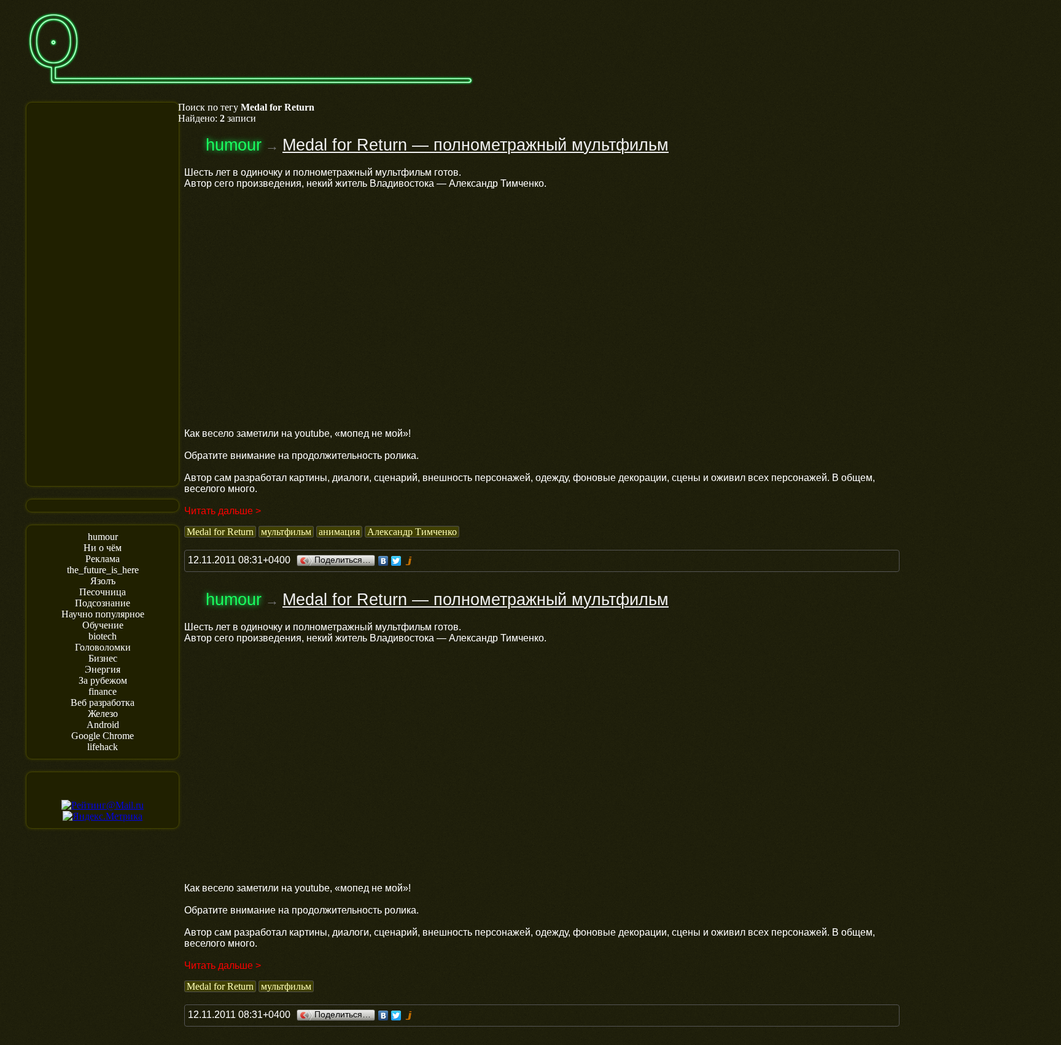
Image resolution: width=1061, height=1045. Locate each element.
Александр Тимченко (412, 531)
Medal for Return (220, 531)
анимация (339, 531)
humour (103, 536)
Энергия (102, 669)
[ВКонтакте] (383, 561)
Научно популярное (102, 614)
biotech (102, 636)
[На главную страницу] (250, 90)
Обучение (102, 625)
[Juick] (409, 561)
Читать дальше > (222, 511)
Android (103, 724)
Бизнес (102, 658)
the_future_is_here (103, 570)
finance (102, 691)
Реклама (102, 559)
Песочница (102, 592)
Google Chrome (102, 735)
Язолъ (102, 581)
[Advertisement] (102, 293)
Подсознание (102, 603)
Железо (103, 713)
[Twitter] (396, 561)
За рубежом (103, 680)
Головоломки (103, 647)
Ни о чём (103, 547)
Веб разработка (102, 702)
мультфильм (286, 531)
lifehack (102, 747)
